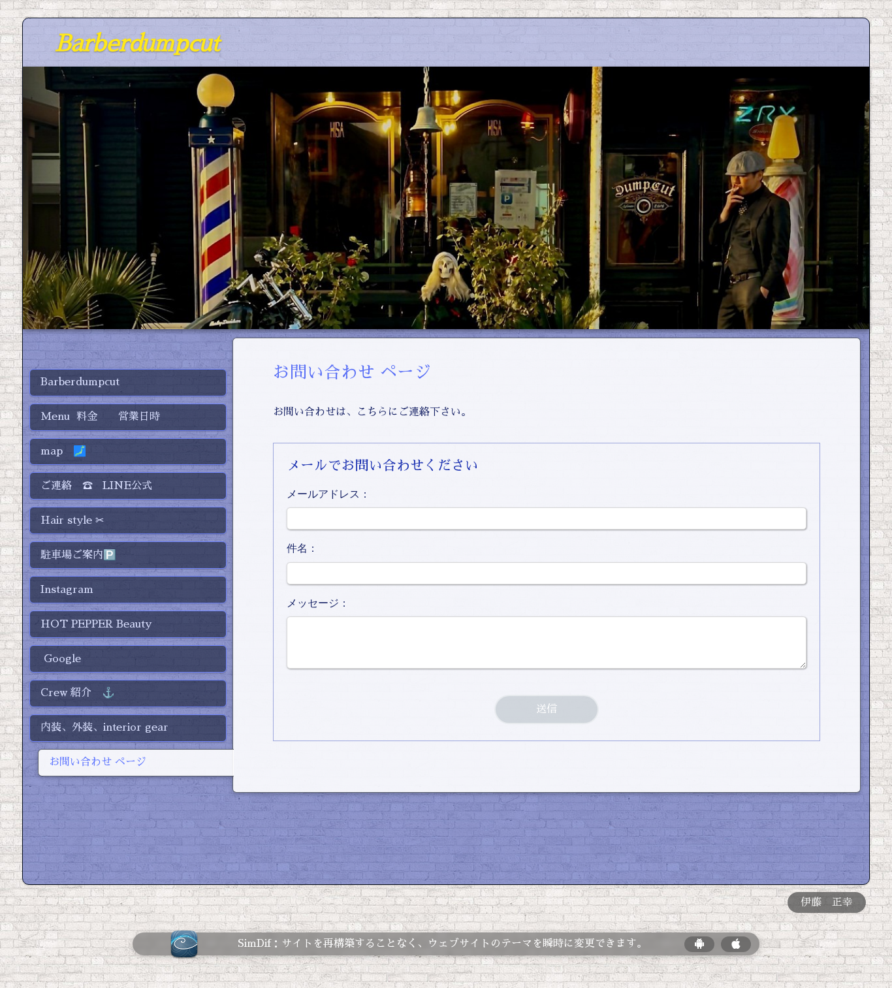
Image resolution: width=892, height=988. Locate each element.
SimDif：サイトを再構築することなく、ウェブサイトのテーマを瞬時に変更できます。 (442, 943)
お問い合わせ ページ (97, 762)
